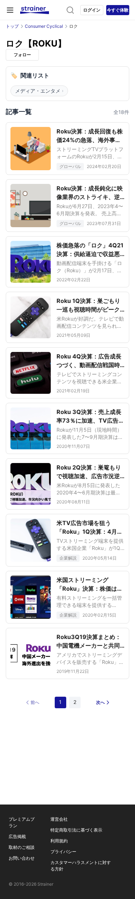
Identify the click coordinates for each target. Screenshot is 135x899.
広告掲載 (17, 836)
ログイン (91, 10)
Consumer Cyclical (44, 26)
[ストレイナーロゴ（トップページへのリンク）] (34, 10)
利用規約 (59, 840)
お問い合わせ (22, 858)
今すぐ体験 (118, 10)
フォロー (22, 54)
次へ (100, 702)
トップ (12, 26)
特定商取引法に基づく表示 (76, 830)
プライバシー (63, 851)
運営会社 (59, 819)
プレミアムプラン (22, 822)
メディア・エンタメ (39, 91)
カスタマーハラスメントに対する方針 (80, 866)
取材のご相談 (22, 847)
